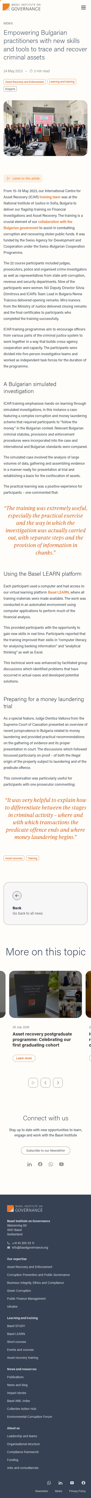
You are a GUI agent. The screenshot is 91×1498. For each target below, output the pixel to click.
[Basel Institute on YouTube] (61, 1165)
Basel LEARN (58, 592)
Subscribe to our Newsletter (45, 1150)
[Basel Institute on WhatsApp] (50, 1165)
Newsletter (41, 1491)
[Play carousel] (33, 1083)
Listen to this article (26, 178)
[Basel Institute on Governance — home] (23, 7)
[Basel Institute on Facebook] (40, 1165)
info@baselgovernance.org (30, 1247)
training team (50, 197)
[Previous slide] (45, 1083)
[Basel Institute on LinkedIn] (29, 1165)
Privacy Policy (77, 1491)
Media (58, 1491)
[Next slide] (58, 1083)
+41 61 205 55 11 (23, 1243)
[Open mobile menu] (83, 7)
